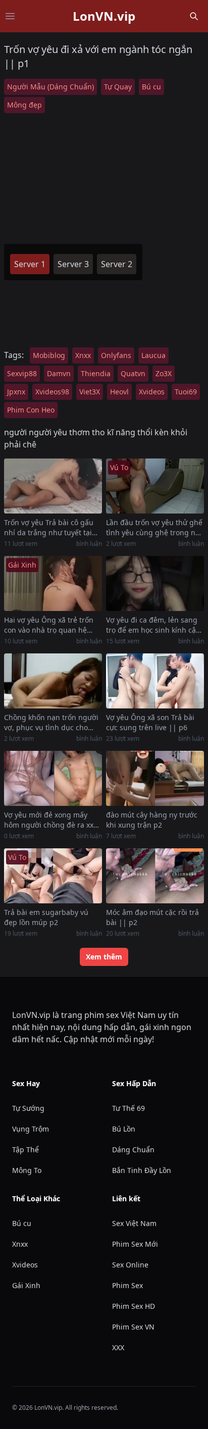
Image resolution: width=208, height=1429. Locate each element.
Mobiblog (49, 355)
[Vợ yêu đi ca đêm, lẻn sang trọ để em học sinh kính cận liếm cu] (155, 583)
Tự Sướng (28, 1108)
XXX (118, 1347)
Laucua (153, 355)
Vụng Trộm (30, 1129)
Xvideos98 (52, 391)
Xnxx (83, 355)
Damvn (59, 373)
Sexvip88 (22, 373)
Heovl (119, 391)
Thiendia (96, 373)
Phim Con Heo (31, 410)
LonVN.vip (104, 16)
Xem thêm (104, 956)
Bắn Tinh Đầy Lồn (141, 1170)
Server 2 (116, 264)
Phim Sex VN (133, 1327)
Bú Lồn (123, 1129)
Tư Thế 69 (128, 1108)
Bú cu (151, 86)
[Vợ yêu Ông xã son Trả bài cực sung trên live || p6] (155, 680)
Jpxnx (16, 391)
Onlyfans (116, 355)
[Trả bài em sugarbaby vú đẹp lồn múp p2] (53, 875)
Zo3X (163, 373)
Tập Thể (25, 1149)
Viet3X (89, 391)
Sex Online (130, 1264)
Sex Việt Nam (134, 1223)
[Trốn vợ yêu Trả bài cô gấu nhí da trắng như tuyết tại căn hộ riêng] (53, 486)
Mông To (26, 1170)
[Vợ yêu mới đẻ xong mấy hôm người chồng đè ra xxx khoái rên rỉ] (53, 778)
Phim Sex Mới (135, 1244)
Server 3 (73, 264)
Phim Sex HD (133, 1306)
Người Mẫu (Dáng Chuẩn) (50, 86)
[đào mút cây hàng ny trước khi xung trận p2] (155, 778)
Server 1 (29, 264)
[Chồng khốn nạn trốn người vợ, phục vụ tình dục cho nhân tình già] (53, 680)
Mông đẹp (24, 105)
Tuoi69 (186, 391)
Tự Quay (118, 86)
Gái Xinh (26, 1285)
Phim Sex (127, 1285)
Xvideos (152, 391)
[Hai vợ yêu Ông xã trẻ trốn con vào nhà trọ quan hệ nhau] (53, 583)
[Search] (194, 16)
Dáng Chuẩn (133, 1149)
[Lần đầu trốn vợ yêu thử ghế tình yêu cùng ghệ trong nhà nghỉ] (155, 486)
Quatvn (133, 373)
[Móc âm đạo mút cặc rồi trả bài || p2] (155, 875)
